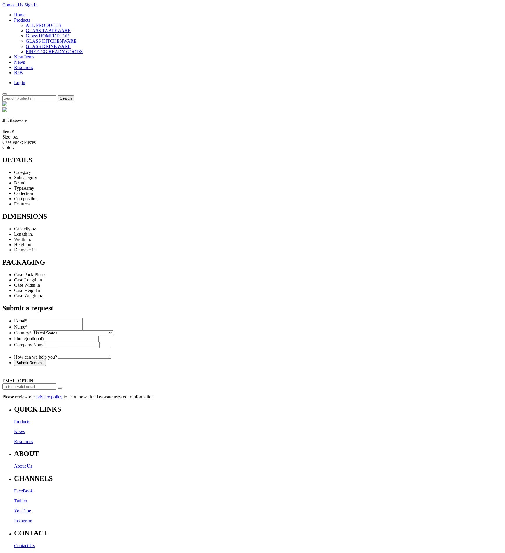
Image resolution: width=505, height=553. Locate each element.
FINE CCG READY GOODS (54, 51)
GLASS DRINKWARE (48, 46)
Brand (19, 182)
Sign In (31, 4)
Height (20, 244)
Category (22, 172)
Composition (26, 198)
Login (19, 82)
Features (22, 203)
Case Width (24, 285)
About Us (23, 466)
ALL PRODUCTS (43, 25)
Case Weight (25, 295)
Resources (23, 67)
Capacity (22, 228)
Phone (29, 338)
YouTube (22, 510)
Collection (23, 193)
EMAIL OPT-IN (17, 380)
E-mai (20, 320)
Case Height (25, 290)
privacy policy (49, 396)
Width (19, 239)
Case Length (25, 279)
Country (23, 332)
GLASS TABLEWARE (48, 30)
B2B (18, 72)
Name (20, 326)
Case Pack (23, 274)
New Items (24, 56)
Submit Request (30, 363)
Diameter (22, 249)
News (19, 62)
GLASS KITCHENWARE (51, 41)
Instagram (23, 520)
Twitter (20, 500)
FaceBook (23, 490)
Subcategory (25, 177)
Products (22, 20)
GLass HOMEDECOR (47, 35)
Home (19, 14)
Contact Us (12, 4)
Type (18, 188)
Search (66, 98)
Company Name (29, 344)
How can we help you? (35, 357)
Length (20, 233)
